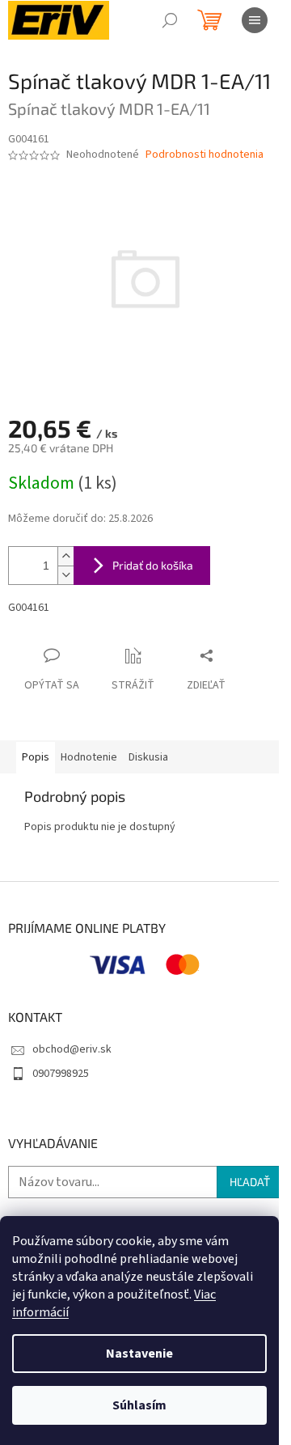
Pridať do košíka (152, 565)
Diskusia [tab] (148, 757)
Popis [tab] (35, 757)
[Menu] (254, 20)
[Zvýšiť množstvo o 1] (65, 556)
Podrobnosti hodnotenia (205, 155)
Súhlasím (139, 1405)
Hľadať (250, 1182)
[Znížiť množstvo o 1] (65, 575)
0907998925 (60, 1074)
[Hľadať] (170, 20)
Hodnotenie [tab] (89, 757)
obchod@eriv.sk (72, 1049)
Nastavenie (139, 1353)
